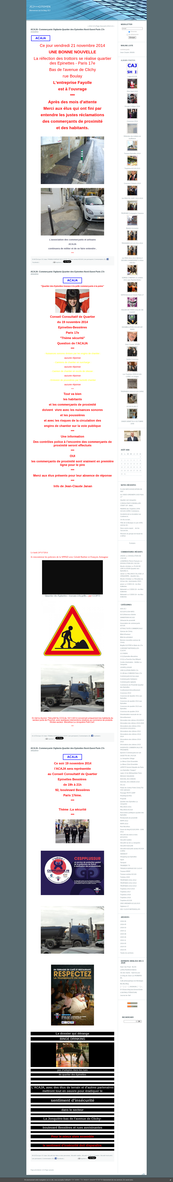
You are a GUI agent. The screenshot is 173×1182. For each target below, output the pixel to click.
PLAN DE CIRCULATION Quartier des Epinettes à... (130, 568)
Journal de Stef (125, 995)
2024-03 (123, 947)
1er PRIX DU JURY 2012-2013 (132, 198)
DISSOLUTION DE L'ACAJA (129, 563)
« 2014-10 (91, 26)
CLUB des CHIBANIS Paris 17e (131, 673)
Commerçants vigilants (128, 682)
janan (122, 584)
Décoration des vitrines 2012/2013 (132, 720)
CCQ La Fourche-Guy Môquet (130, 659)
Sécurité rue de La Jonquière (130, 843)
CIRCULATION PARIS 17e (129, 670)
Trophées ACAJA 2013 (132, 168)
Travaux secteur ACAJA (128, 874)
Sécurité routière (126, 840)
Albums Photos (128, 60)
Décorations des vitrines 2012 (130, 731)
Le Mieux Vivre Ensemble (129, 761)
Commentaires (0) (100, 259)
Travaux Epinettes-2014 (132, 153)
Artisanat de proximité (127, 620)
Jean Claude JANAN (127, 52)
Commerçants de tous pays (129, 676)
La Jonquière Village (127, 758)
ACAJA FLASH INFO (127, 612)
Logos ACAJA (132, 76)
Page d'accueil (101, 26)
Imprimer (58, 262)
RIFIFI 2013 (124, 824)
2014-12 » (110, 26)
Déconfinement (125, 717)
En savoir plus (128, 1180)
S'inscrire (133, 31)
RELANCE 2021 (125, 807)
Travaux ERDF (125, 871)
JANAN (122, 556)
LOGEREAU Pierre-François (130, 561)
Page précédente (36, 1170)
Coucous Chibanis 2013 (132, 183)
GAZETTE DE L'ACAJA (128, 756)
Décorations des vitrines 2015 (130, 744)
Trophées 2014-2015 (127, 889)
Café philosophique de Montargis (131, 981)
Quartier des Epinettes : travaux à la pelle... (66, 595)
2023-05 (123, 950)
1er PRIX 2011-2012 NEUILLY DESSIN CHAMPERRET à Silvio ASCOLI (132, 260)
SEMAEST (123, 854)
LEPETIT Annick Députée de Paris (132, 767)
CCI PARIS (124, 653)
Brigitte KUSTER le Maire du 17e (131, 645)
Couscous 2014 (132, 121)
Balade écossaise (132, 228)
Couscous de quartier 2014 (129, 711)
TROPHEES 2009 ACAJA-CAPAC (132, 391)
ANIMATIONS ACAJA (127, 617)
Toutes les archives (126, 953)
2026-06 (123, 921)
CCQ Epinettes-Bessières (129, 656)
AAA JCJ (123, 609)
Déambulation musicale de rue (130, 714)
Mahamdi (123, 589)
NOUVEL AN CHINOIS (128, 779)
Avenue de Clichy (126, 631)
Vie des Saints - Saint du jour (130, 973)
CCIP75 (96, 595)
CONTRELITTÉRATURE (128, 992)
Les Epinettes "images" (128, 770)
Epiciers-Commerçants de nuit (130, 753)
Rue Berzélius (125, 827)
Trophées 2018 (125, 895)
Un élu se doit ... (125, 520)
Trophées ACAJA (126, 900)
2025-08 (123, 934)
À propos (132, 543)
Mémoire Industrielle (127, 776)
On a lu (122, 785)
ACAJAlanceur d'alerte (128, 614)
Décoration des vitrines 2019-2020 (132, 723)
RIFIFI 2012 (124, 821)
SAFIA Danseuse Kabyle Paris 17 (132, 295)
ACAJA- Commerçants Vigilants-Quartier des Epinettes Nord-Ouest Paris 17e (67, 29)
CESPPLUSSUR (126, 667)
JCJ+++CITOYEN (39, 6)
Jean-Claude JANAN (132, 344)
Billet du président (126, 637)
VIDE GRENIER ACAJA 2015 (130, 903)
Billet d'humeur (125, 634)
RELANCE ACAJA (126, 810)
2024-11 (123, 940)
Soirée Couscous (132, 359)
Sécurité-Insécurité (126, 846)
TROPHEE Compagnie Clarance (132, 213)
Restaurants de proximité (128, 818)
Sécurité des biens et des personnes (59, 1155)
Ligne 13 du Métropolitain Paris (131, 773)
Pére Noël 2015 (132, 91)
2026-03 (123, 928)
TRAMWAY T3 (125, 865)
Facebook (96, 736)
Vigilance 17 (124, 906)
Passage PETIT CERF (127, 793)
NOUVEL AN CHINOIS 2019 (130, 782)
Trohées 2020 (125, 877)
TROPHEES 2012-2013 (128, 883)
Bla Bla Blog (124, 984)
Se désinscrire (134, 34)
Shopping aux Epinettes (128, 857)
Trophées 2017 (125, 892)
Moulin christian (125, 566)
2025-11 (123, 931)
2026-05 (123, 924)
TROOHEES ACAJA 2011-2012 (132, 243)
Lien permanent (88, 259)
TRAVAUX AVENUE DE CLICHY (131, 868)
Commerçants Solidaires (128, 679)
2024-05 (123, 943)
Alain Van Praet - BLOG (128, 967)
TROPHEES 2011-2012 (128, 880)
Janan (122, 574)
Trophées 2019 (125, 897)
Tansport (123, 862)
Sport (122, 860)
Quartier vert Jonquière (128, 500)
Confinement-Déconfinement (130, 690)
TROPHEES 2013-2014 (128, 886)
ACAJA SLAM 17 (132, 406)
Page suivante (49, 1170)
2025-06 (123, 937)
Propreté (123, 799)
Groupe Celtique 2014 (132, 106)
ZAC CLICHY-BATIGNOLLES (130, 909)
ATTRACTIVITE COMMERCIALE (131, 628)
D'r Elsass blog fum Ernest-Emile (131, 989)
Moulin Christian (125, 579)
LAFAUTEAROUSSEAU (128, 970)
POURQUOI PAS (126, 796)
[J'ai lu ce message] (170, 1180)
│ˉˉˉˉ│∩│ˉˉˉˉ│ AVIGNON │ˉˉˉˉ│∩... (131, 987)
